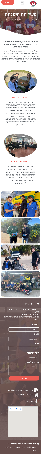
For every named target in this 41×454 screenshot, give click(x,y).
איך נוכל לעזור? (32, 362)
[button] (22, 3)
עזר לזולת (29, 402)
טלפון (36, 334)
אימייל (36, 343)
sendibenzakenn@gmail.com (20, 390)
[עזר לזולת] (36, 401)
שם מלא (35, 324)
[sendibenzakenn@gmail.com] (36, 390)
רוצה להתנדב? (33, 353)
